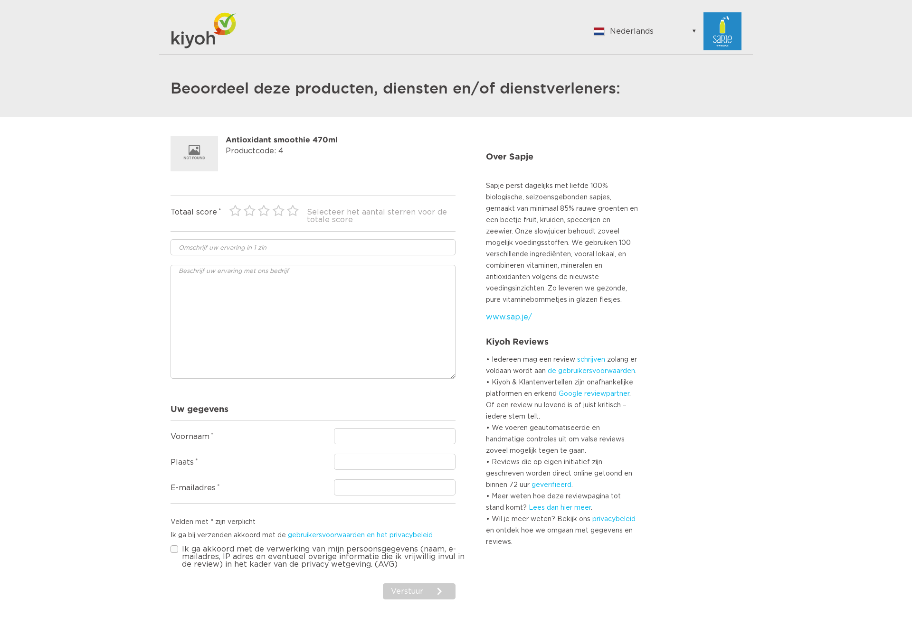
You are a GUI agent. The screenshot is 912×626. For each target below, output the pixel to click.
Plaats (182, 462)
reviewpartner (606, 394)
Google (570, 394)
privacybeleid (614, 519)
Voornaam (190, 436)
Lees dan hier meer (560, 508)
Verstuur (408, 591)
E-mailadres (193, 488)
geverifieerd (551, 485)
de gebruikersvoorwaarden (591, 371)
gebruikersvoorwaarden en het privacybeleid (360, 535)
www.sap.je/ (509, 317)
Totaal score (194, 212)
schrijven (591, 359)
